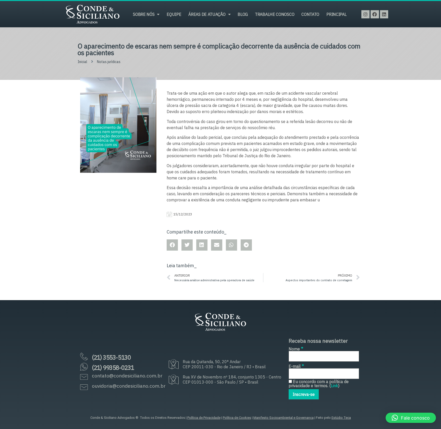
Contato (310, 14)
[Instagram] (365, 14)
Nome (296, 348)
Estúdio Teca (341, 418)
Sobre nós (143, 14)
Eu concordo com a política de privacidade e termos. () (319, 383)
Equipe (174, 14)
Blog (243, 14)
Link (334, 385)
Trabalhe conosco (274, 14)
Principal (336, 14)
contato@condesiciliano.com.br (127, 376)
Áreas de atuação (206, 14)
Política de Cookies (237, 418)
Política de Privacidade (203, 418)
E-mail (296, 365)
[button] (411, 418)
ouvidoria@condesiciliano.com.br (129, 386)
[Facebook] (375, 14)
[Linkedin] (384, 14)
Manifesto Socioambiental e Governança (283, 418)
